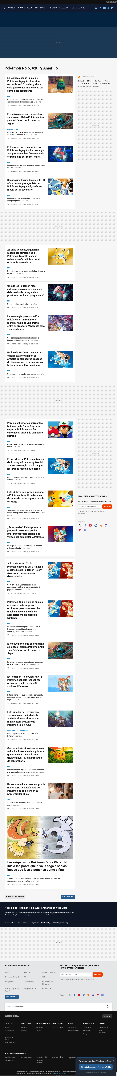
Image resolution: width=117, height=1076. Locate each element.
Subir (106, 1016)
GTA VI (89, 81)
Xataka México (10, 1057)
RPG (8, 96)
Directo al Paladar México (58, 1058)
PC (36, 8)
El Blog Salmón (103, 1027)
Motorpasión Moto (73, 1030)
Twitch (106, 525)
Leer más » (38, 102)
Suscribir (107, 506)
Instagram (100, 8)
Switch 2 (81, 81)
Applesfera (8, 1034)
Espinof (38, 1030)
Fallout (95, 84)
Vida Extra (24, 1030)
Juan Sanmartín (18, 450)
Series (9, 799)
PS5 (43, 977)
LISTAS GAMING (78, 8)
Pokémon (108, 81)
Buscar (108, 1007)
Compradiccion (88, 1034)
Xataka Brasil (9, 1060)
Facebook (85, 525)
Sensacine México (42, 1057)
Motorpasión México (72, 1058)
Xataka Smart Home (9, 1038)
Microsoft (89, 86)
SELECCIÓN (64, 8)
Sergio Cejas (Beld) (20, 105)
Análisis (25, 923)
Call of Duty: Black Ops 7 (12, 990)
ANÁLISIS (12, 8)
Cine (19, 923)
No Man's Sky (45, 923)
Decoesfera (87, 1030)
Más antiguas (68, 897)
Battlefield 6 (46, 989)
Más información (60, 1073)
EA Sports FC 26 (30, 989)
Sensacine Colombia (39, 1061)
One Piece (98, 81)
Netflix (97, 86)
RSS (101, 525)
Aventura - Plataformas (17, 730)
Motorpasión (72, 1027)
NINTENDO (52, 8)
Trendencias (87, 1027)
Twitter (108, 8)
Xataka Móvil (9, 1030)
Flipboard (112, 8)
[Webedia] (111, 1)
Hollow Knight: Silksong (60, 923)
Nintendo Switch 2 (12, 977)
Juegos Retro (12, 129)
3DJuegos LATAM (26, 1057)
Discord (96, 8)
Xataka (7, 1027)
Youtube (104, 8)
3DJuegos (24, 1027)
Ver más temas (11, 997)
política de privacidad (87, 979)
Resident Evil (85, 84)
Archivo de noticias (16, 897)
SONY (42, 8)
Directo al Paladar (58, 1027)
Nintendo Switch (48, 972)
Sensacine (39, 1027)
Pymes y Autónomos (102, 1031)
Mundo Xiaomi (10, 1042)
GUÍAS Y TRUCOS (25, 8)
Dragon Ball (35, 923)
